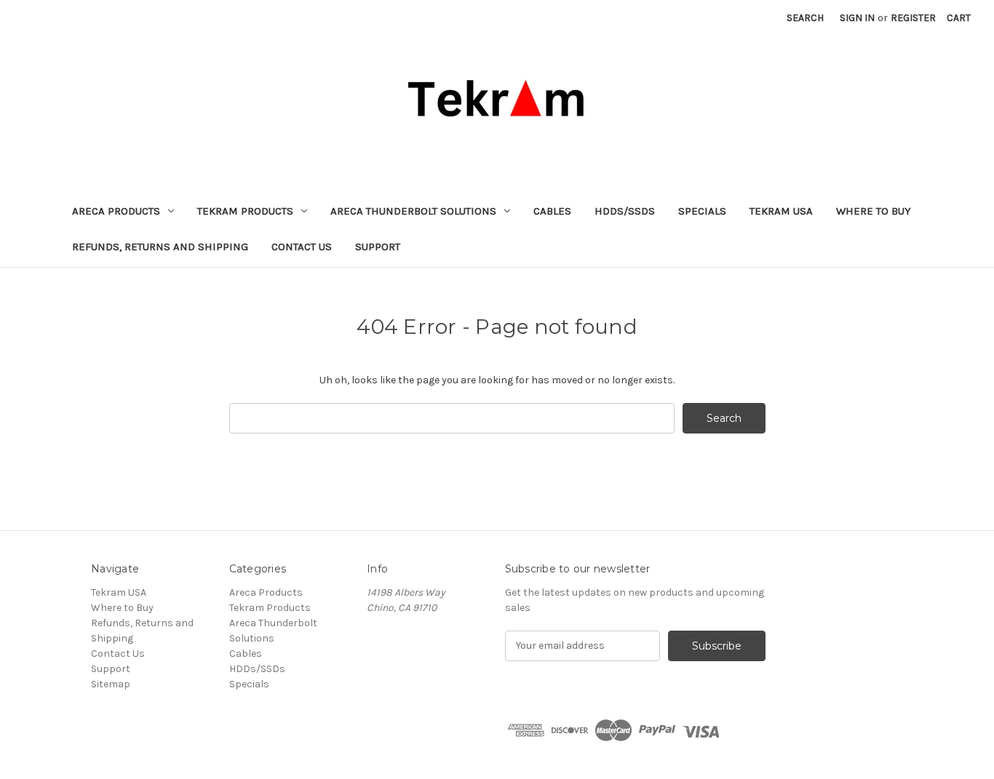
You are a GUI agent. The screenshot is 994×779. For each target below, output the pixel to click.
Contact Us (301, 246)
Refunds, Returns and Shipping (160, 246)
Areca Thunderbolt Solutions (413, 210)
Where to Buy (873, 210)
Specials (702, 210)
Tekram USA (781, 210)
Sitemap (110, 684)
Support (377, 246)
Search (805, 18)
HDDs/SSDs (625, 210)
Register (913, 18)
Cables (552, 210)
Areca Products (116, 210)
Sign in (857, 18)
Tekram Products (245, 210)
